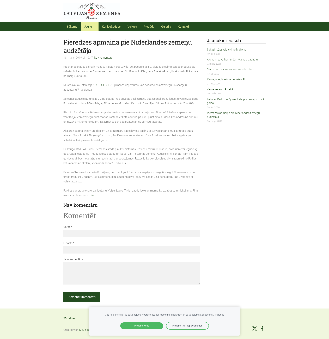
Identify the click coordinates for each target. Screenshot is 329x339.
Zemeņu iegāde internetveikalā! (226, 79)
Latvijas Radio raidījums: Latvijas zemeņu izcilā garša (235, 101)
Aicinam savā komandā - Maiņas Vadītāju (232, 59)
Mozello (84, 329)
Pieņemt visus (141, 325)
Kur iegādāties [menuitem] (111, 26)
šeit (93, 195)
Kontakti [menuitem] (183, 26)
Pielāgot (219, 314)
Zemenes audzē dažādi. (221, 89)
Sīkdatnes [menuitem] (69, 318)
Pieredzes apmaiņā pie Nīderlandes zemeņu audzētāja (233, 114)
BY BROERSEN (102, 85)
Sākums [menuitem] (72, 26)
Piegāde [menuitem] (149, 26)
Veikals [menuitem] (132, 26)
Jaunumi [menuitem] (89, 26)
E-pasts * (68, 243)
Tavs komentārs (73, 259)
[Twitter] (254, 328)
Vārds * (67, 227)
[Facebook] (262, 328)
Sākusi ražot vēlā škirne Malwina (227, 49)
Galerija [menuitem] (166, 26)
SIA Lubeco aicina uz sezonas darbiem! (230, 69)
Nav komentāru (103, 57)
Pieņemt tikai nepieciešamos (187, 325)
